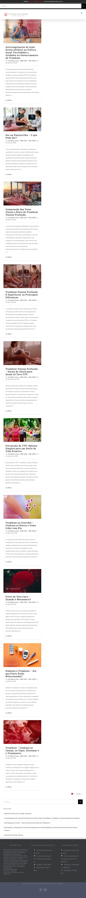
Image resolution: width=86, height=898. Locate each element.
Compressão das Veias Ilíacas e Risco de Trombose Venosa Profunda (22, 193)
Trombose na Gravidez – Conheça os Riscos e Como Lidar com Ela (22, 507)
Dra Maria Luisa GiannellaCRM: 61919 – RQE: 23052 (10, 870)
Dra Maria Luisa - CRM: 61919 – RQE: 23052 (22, 61)
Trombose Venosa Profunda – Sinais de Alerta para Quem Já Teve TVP (22, 353)
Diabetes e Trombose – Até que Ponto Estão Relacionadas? (22, 655)
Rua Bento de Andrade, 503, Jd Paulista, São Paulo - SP (43, 859)
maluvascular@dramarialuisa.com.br (53, 1)
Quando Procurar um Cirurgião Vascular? (18, 813)
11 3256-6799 (32, 1)
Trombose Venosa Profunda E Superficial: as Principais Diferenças (22, 276)
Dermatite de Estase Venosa (13, 835)
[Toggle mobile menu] (82, 13)
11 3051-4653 (47, 864)
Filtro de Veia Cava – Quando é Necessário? (22, 581)
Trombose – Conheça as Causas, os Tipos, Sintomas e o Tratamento (22, 732)
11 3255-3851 (39, 1)
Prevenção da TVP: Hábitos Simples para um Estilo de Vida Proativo (22, 430)
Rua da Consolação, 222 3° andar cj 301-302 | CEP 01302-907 (70, 859)
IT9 (39, 883)
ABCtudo (43, 883)
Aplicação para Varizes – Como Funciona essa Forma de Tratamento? (27, 823)
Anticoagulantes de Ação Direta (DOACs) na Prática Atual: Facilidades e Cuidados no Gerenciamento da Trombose (22, 31)
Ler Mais (8, 100)
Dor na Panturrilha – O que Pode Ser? (22, 119)
